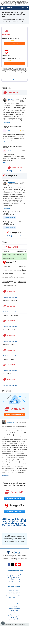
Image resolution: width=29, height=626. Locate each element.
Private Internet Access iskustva (14, 596)
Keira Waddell (11, 99)
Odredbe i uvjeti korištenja (14, 612)
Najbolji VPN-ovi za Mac (14, 578)
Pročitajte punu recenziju (14, 171)
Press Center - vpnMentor (14, 616)
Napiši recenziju (9, 217)
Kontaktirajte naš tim (14, 608)
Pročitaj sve (6, 122)
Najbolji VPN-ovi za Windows (14, 576)
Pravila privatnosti (14, 610)
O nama (14, 606)
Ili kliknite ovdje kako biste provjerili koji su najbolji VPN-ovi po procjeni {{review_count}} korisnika (14, 522)
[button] (3, 623)
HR (23, 8)
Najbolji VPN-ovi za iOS (14, 579)
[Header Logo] (6, 7)
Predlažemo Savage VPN (14, 511)
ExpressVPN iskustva (14, 590)
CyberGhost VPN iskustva (14, 592)
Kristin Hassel (11, 182)
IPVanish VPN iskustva (14, 597)
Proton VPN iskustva (14, 594)
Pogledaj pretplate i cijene (14, 414)
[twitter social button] (12, 564)
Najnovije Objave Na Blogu (14, 574)
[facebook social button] (9, 564)
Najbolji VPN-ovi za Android (14, 581)
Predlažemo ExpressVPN (14, 498)
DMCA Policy (14, 618)
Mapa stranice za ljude (14, 614)
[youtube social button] (19, 564)
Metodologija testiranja (14, 619)
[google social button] (16, 564)
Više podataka (14, 43)
